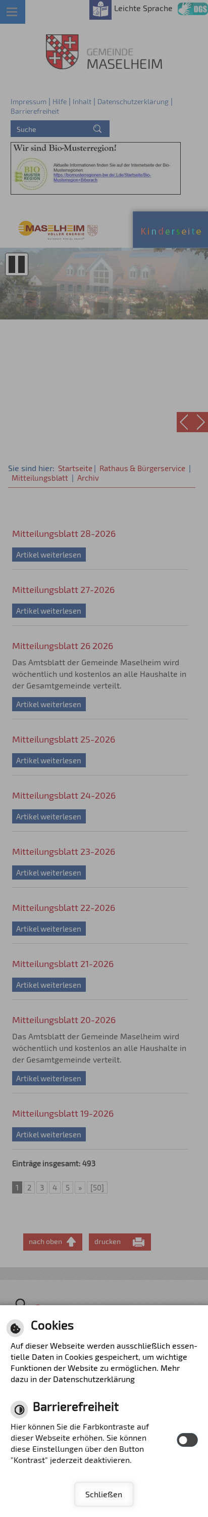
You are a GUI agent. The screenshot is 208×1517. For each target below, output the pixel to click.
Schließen (103, 1494)
